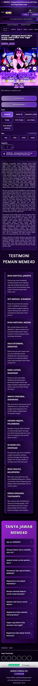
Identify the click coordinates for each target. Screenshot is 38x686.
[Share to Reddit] (24, 658)
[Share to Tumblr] (29, 658)
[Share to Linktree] (14, 658)
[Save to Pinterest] (19, 658)
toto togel (10, 190)
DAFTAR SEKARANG (19, 104)
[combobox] (18, 19)
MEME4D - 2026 (7, 648)
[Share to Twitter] (3, 658)
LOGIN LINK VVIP (19, 98)
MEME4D (5, 163)
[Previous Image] (3, 68)
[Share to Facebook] (9, 658)
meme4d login (26, 177)
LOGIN (25, 14)
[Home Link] (12, 12)
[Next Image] (34, 68)
